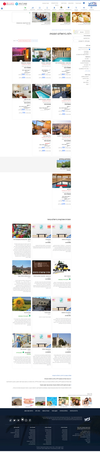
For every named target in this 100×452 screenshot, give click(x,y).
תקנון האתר (54, 411)
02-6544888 (68, 242)
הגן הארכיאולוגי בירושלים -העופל (24, 276)
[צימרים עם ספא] (29, 405)
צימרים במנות (48, 442)
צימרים (69, 30)
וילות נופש (17, 429)
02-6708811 (48, 242)
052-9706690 (27, 68)
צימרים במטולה (48, 435)
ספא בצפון (17, 434)
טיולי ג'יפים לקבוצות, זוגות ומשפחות (23, 23)
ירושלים (24, 101)
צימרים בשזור (48, 432)
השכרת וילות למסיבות (15, 432)
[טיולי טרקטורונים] (61, 12)
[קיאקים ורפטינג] (41, 12)
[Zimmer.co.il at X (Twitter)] (14, 419)
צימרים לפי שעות (47, 9)
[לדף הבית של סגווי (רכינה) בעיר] (21, 311)
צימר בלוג (37, 411)
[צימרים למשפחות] (87, 405)
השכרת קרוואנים (45, 3)
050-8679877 (28, 352)
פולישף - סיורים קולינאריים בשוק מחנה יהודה (22, 239)
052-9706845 (67, 68)
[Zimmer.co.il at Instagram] (26, 419)
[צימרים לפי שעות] (47, 8)
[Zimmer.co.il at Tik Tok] (10, 419)
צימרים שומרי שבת (63, 406)
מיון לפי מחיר (34, 40)
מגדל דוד (69, 349)
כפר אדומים (44, 66)
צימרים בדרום (64, 432)
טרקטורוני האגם (67, 276)
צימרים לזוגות (63, 3)
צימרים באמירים (48, 429)
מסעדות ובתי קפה (86, 23)
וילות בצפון (17, 431)
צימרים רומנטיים (75, 406)
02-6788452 (48, 279)
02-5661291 (48, 352)
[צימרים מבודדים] (40, 405)
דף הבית (88, 438)
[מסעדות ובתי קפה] (81, 12)
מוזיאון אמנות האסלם (46, 349)
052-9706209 (67, 194)
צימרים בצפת (48, 438)
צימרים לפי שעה (32, 438)
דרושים (88, 442)
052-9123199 (47, 104)
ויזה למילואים (61, 9)
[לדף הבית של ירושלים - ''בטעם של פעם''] (21, 347)
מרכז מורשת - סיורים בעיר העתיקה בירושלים (42, 276)
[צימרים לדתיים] (40, 8)
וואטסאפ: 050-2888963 (85, 432)
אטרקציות (25, 9)
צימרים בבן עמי (48, 437)
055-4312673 (47, 141)
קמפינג (33, 439)
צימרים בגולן (65, 438)
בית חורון (44, 102)
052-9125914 (67, 141)
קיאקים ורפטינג (47, 23)
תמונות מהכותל (47, 312)
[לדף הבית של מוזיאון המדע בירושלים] (61, 238)
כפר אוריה (64, 192)
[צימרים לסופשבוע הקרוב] (7, 5)
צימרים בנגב (65, 434)
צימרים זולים (32, 431)
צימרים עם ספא (29, 406)
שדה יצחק (44, 139)
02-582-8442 (68, 315)
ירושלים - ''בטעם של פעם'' (25, 349)
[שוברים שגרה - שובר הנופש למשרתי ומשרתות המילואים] (61, 8)
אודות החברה (87, 439)
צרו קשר (56, 5)
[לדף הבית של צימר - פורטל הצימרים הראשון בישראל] (87, 421)
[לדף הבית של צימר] (92, 6)
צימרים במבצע (32, 429)
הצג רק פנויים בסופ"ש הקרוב (24, 40)
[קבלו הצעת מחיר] (20, 5)
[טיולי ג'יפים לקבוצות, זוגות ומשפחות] (21, 12)
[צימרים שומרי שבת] (64, 405)
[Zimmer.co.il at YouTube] (22, 418)
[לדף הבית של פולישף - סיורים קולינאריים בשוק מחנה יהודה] (21, 238)
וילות (66, 30)
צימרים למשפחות (54, 3)
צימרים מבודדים (40, 406)
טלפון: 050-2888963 (86, 431)
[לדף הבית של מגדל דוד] (61, 347)
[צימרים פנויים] (91, 8)
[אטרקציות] (25, 8)
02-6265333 (68, 352)
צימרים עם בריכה (84, 9)
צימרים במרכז (64, 431)
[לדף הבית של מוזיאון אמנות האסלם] (41, 347)
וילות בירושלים (54, 30)
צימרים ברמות (48, 441)
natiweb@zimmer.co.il (85, 437)
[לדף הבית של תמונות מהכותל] (41, 311)
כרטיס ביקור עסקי (28, 411)
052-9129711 (27, 103)
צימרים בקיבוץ (32, 9)
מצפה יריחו (64, 66)
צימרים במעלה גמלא (47, 444)
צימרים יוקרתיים (68, 9)
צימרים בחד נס (48, 431)
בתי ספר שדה (32, 442)
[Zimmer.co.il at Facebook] (30, 419)
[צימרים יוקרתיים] (69, 8)
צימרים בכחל (48, 434)
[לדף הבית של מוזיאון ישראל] (41, 238)
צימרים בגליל (64, 439)
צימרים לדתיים (39, 9)
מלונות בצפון (16, 437)
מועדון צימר (88, 441)
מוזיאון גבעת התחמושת (66, 312)
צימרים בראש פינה (47, 439)
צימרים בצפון (71, 3)
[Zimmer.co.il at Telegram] (18, 419)
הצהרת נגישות (45, 411)
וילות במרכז (61, 30)
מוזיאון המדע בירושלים (66, 239)
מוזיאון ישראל (48, 239)
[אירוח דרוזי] (54, 8)
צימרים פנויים (91, 9)
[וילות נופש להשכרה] (76, 8)
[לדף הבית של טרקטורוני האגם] (61, 274)
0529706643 (68, 104)
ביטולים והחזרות (64, 411)
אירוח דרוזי (54, 9)
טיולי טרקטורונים (67, 23)
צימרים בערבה (64, 435)
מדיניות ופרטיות (74, 411)
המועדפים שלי (78, 3)
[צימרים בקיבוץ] (32, 8)
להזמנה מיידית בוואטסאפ (63, 279)
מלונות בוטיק (16, 435)
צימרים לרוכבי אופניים (31, 441)
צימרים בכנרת (64, 437)
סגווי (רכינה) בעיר (27, 312)
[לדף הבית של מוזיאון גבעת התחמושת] (61, 311)
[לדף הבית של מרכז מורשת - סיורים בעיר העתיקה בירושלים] (41, 274)
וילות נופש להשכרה (76, 10)
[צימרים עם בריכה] (84, 8)
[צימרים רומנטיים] (75, 405)
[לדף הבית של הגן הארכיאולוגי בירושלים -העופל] (21, 274)
